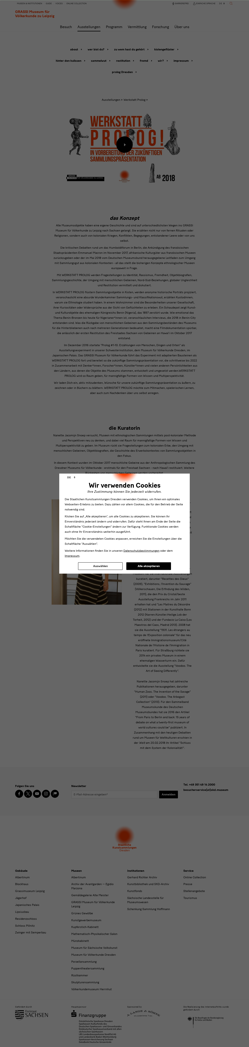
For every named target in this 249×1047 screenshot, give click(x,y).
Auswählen (100, 566)
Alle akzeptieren (149, 566)
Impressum (72, 556)
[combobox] (71, 478)
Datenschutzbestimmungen (141, 550)
